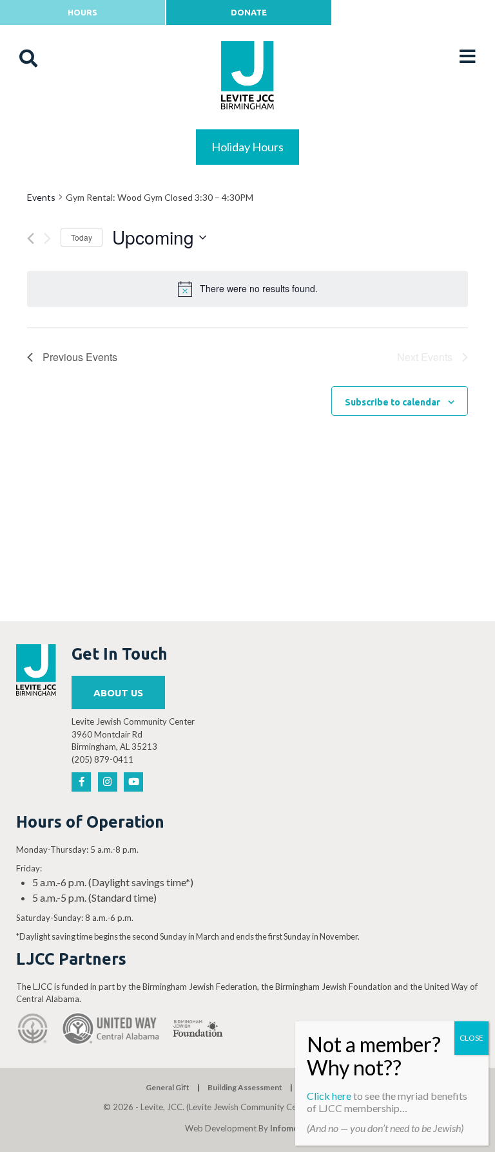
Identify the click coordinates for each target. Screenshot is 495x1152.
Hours (82, 12)
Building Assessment (245, 1087)
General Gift (167, 1087)
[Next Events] (47, 238)
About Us (118, 692)
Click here (329, 1096)
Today (81, 237)
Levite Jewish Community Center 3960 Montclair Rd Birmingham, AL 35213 (133, 734)
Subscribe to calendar (392, 402)
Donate (249, 12)
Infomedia (290, 1128)
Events (41, 197)
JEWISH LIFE (248, 138)
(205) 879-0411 (102, 759)
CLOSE (471, 1038)
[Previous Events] (30, 238)
